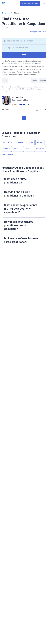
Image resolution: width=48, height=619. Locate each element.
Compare (42, 109)
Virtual (4, 80)
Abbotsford (7, 142)
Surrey (28, 148)
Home (4, 13)
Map (44, 80)
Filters (34, 80)
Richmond (18, 148)
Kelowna (6, 148)
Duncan (40, 142)
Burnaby (20, 142)
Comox (30, 142)
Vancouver (40, 148)
